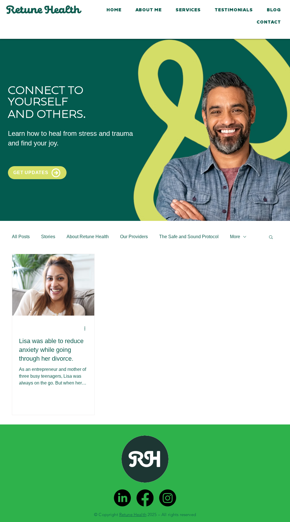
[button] (271, 237)
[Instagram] (167, 497)
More (235, 236)
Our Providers (134, 236)
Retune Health (132, 514)
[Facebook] (145, 497)
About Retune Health (88, 236)
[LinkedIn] (122, 497)
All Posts (21, 236)
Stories (48, 236)
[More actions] (86, 328)
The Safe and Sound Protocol (189, 236)
